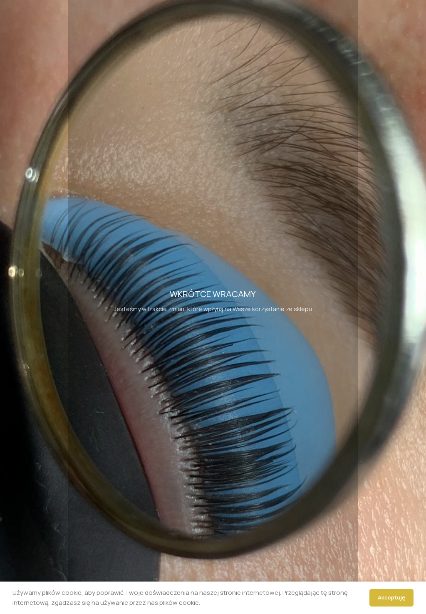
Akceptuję (391, 597)
